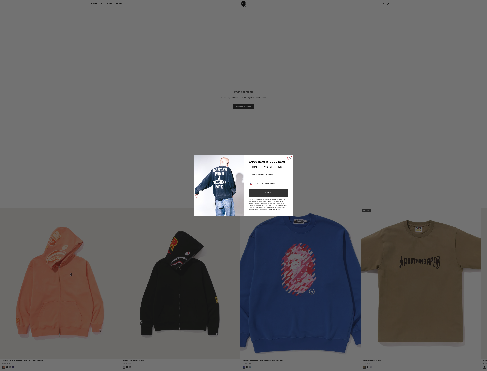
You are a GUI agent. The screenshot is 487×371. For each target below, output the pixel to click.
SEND (268, 193)
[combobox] (254, 184)
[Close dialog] (290, 158)
